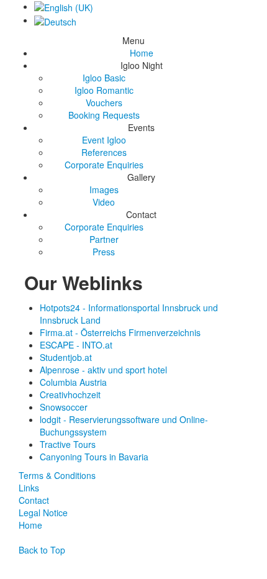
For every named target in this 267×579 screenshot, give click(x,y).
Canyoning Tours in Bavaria (94, 456)
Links (29, 487)
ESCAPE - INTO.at (76, 345)
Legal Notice (43, 512)
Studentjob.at (66, 357)
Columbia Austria (73, 382)
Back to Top (42, 550)
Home (30, 525)
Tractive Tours (68, 444)
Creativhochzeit (70, 394)
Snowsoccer (64, 407)
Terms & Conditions (57, 475)
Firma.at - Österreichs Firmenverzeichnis (120, 332)
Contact (34, 500)
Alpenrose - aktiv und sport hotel (103, 369)
